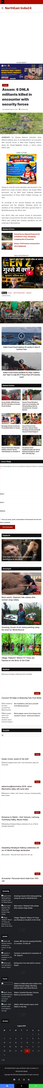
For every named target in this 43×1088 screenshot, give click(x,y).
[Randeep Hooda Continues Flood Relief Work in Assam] (11, 418)
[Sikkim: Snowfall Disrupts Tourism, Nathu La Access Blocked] (7, 996)
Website (2, 511)
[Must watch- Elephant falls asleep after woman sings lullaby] (7, 910)
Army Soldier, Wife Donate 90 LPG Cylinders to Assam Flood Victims (11, 404)
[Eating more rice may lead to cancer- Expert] (7, 965)
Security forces (6, 295)
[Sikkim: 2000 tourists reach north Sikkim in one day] (7, 1007)
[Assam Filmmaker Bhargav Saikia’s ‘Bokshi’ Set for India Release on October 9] (11, 440)
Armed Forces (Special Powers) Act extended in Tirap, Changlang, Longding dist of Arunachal (27, 236)
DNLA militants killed (19, 293)
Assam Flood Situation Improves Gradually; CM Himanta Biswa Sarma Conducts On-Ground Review (30, 406)
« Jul (3, 1060)
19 (15, 1046)
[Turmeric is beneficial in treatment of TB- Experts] (7, 956)
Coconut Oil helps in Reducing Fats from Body (21, 698)
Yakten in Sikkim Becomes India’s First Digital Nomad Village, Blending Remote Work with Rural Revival (28, 986)
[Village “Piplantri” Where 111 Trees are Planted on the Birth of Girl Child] (7, 922)
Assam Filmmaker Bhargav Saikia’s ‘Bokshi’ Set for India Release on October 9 (11, 449)
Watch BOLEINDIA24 (21, 256)
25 (10, 1051)
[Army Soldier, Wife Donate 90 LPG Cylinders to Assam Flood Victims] (11, 394)
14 (27, 1042)
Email (2, 502)
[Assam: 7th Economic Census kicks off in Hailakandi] (7, 246)
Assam (5, 85)
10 (4, 1042)
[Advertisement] (21, 36)
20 (21, 1046)
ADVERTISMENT (21, 62)
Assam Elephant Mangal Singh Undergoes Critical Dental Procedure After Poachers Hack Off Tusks (20, 316)
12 (15, 1042)
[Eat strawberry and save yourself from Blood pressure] (7, 707)
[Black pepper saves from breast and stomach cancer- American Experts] (7, 717)
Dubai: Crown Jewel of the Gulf (15, 759)
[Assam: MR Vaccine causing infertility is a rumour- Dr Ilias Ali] (7, 945)
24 (4, 1051)
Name (2, 494)
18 (10, 1046)
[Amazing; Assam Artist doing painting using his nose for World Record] (7, 899)
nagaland (28, 293)
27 (21, 1051)
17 (4, 1046)
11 (10, 1042)
